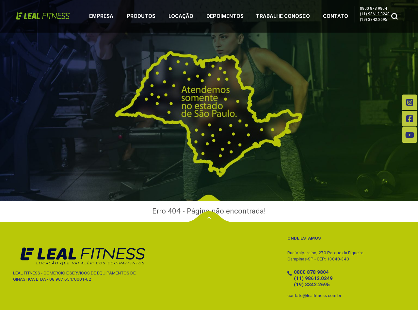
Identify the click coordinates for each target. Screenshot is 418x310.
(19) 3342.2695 (373, 19)
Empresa (101, 16)
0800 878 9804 (373, 8)
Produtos (141, 16)
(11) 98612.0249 (375, 14)
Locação (181, 16)
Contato (335, 16)
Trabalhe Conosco (283, 16)
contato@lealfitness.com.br (314, 295)
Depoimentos (225, 16)
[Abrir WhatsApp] (401, 293)
